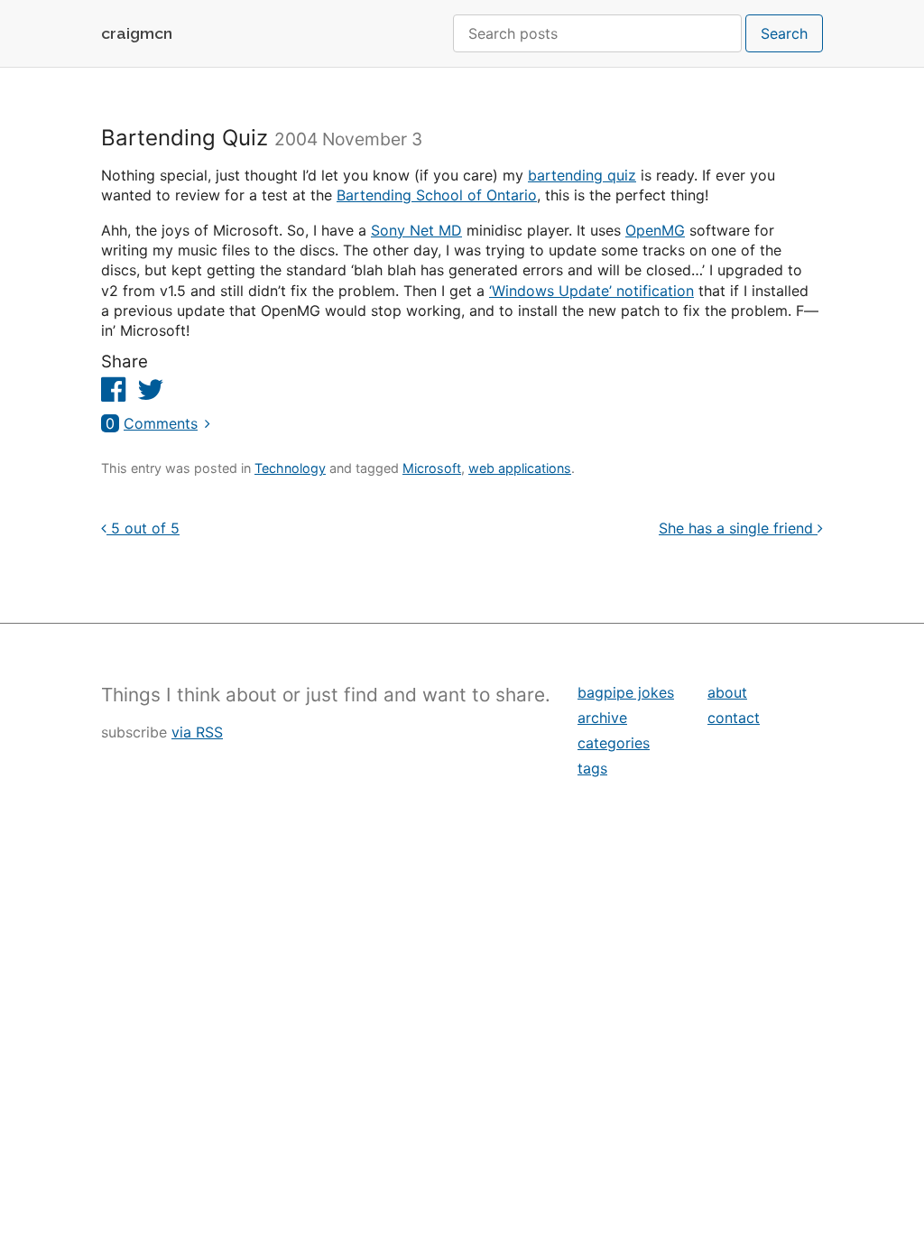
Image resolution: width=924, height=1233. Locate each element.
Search (784, 33)
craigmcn (136, 32)
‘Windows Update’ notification (591, 291)
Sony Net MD (416, 230)
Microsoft (431, 468)
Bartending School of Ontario (437, 195)
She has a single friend (738, 528)
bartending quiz (582, 175)
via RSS (197, 732)
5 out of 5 (143, 528)
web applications (519, 468)
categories (614, 743)
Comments (152, 423)
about (727, 692)
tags (592, 768)
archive (602, 718)
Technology (290, 468)
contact (733, 718)
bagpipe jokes (626, 692)
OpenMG (655, 230)
